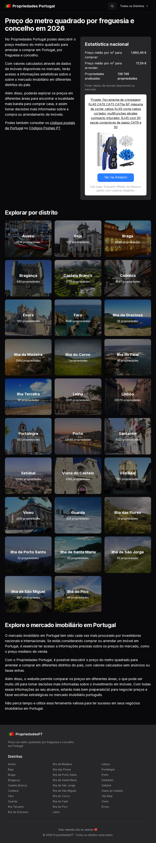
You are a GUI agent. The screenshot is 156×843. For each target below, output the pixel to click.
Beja (11, 769)
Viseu (105, 801)
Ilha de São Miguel (64, 790)
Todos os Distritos (132, 6)
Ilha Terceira (16, 806)
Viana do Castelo (112, 790)
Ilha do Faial (60, 801)
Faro (11, 796)
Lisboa (106, 764)
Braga (11, 774)
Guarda (12, 801)
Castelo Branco (17, 785)
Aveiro (12, 764)
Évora (105, 806)
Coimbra (13, 790)
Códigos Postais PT (44, 128)
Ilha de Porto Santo (65, 774)
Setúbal (106, 785)
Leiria (56, 812)
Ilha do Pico (60, 806)
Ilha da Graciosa (18, 812)
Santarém (107, 780)
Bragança (14, 780)
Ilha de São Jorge (64, 785)
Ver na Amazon (115, 177)
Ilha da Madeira (62, 764)
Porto (105, 774)
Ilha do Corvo (61, 796)
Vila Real (107, 796)
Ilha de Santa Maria (65, 780)
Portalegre (108, 769)
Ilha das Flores (62, 769)
